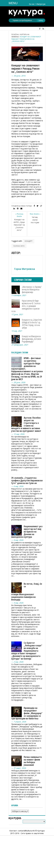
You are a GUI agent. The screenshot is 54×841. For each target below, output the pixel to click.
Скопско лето (19, 246)
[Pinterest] (17, 208)
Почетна (15, 34)
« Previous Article (19, 215)
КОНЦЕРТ (28, 241)
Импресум (40, 4)
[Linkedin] (14, 208)
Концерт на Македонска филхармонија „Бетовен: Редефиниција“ (31, 339)
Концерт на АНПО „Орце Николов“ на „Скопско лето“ (19, 224)
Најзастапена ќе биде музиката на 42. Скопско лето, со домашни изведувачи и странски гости (25, 306)
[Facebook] (34, 206)
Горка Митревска (24, 269)
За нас (32, 4)
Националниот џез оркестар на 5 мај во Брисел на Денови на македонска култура (26, 531)
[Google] (41, 206)
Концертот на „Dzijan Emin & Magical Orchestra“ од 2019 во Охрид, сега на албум (32, 323)
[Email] (21, 208)
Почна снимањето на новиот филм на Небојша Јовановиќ (33, 760)
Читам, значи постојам (35, 220)
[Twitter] (37, 206)
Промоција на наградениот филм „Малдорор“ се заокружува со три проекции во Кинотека (26, 713)
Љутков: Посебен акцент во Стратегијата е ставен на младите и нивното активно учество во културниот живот (26, 424)
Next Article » (35, 214)
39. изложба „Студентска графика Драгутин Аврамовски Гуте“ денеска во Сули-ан (27, 480)
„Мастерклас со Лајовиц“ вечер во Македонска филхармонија (32, 289)
